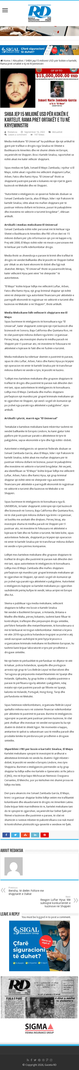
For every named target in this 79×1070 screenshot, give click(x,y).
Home (6, 60)
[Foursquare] (47, 1060)
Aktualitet (18, 60)
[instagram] (51, 1060)
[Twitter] (35, 1060)
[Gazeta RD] (39, 12)
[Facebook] (31, 1060)
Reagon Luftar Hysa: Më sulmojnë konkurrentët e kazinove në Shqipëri (55, 902)
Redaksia (12, 132)
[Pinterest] (39, 1060)
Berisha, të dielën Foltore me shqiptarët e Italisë (26, 891)
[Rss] (27, 1060)
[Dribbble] (43, 1060)
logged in (42, 917)
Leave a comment (17, 134)
